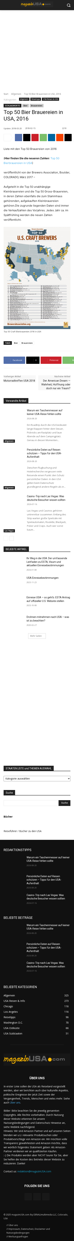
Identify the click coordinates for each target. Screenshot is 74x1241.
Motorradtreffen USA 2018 (19, 380)
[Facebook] (18, 137)
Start (6, 93)
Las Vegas (9, 530)
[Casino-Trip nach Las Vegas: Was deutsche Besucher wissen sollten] (14, 500)
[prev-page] (6, 538)
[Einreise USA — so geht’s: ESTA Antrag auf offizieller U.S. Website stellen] (14, 603)
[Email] (68, 137)
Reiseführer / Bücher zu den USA (22, 831)
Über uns (15, 1102)
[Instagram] (36, 1196)
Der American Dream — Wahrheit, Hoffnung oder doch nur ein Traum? (55, 384)
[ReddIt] (59, 137)
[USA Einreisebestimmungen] (14, 583)
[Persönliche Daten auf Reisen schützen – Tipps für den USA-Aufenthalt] (14, 454)
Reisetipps (35, 99)
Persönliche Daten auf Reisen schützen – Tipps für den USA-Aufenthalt (44, 453)
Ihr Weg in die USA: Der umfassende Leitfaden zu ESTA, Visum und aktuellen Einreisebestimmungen (47, 562)
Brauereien (36, 105)
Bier (25, 105)
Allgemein (16, 93)
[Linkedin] (51, 137)
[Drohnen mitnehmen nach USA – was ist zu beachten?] (14, 622)
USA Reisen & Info (50, 99)
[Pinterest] (35, 137)
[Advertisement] (37, 49)
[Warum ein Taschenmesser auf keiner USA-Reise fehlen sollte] (14, 414)
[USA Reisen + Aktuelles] (37, 4)
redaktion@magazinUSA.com (34, 1171)
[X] (26, 137)
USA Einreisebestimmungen (43, 577)
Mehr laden (36, 635)
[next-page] (11, 538)
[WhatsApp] (43, 137)
